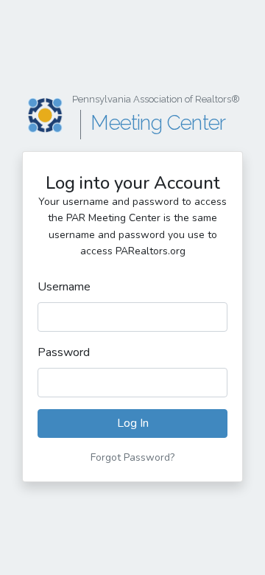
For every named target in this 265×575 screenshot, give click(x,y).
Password (64, 352)
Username (64, 287)
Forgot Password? (132, 457)
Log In (133, 423)
